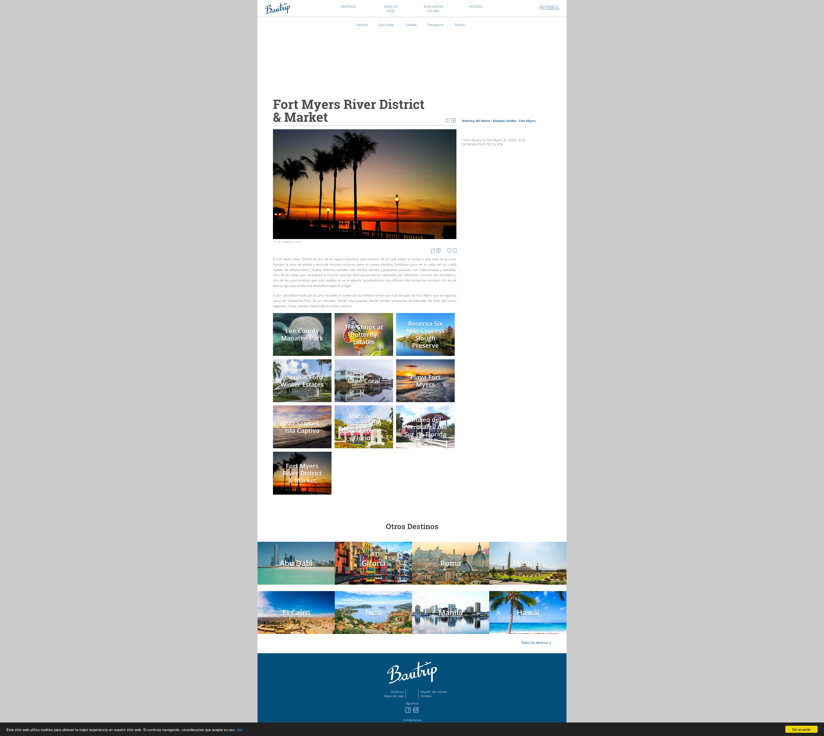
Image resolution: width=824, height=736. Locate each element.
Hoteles (426, 696)
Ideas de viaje (393, 696)
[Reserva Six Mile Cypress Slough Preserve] (426, 356)
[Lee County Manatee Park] (303, 356)
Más (239, 729)
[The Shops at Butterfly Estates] (365, 356)
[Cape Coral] (365, 402)
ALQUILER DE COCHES (433, 8)
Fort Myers (527, 121)
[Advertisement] (509, 283)
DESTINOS (348, 6)
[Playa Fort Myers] (426, 402)
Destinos (397, 691)
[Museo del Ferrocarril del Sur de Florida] (426, 449)
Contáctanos (412, 720)
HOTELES (475, 6)
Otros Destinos (412, 526)
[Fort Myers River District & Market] (303, 495)
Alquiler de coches (434, 691)
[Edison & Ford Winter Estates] (303, 402)
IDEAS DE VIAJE (391, 8)
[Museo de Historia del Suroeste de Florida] (365, 449)
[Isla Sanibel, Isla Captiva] (303, 449)
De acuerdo (801, 729)
